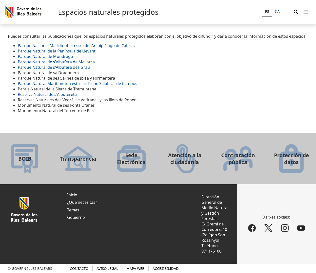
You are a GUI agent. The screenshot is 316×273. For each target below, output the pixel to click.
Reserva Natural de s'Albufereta (47, 94)
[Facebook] (252, 228)
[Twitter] (268, 228)
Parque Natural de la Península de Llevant (57, 51)
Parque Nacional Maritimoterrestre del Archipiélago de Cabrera (77, 45)
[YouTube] (301, 228)
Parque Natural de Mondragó (45, 56)
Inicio (72, 195)
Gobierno (76, 217)
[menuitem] (306, 12)
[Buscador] (296, 12)
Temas (73, 210)
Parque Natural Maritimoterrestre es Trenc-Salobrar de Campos (77, 83)
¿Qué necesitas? (82, 202)
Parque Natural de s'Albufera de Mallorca (56, 62)
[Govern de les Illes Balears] (28, 12)
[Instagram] (284, 228)
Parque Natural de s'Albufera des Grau (54, 67)
